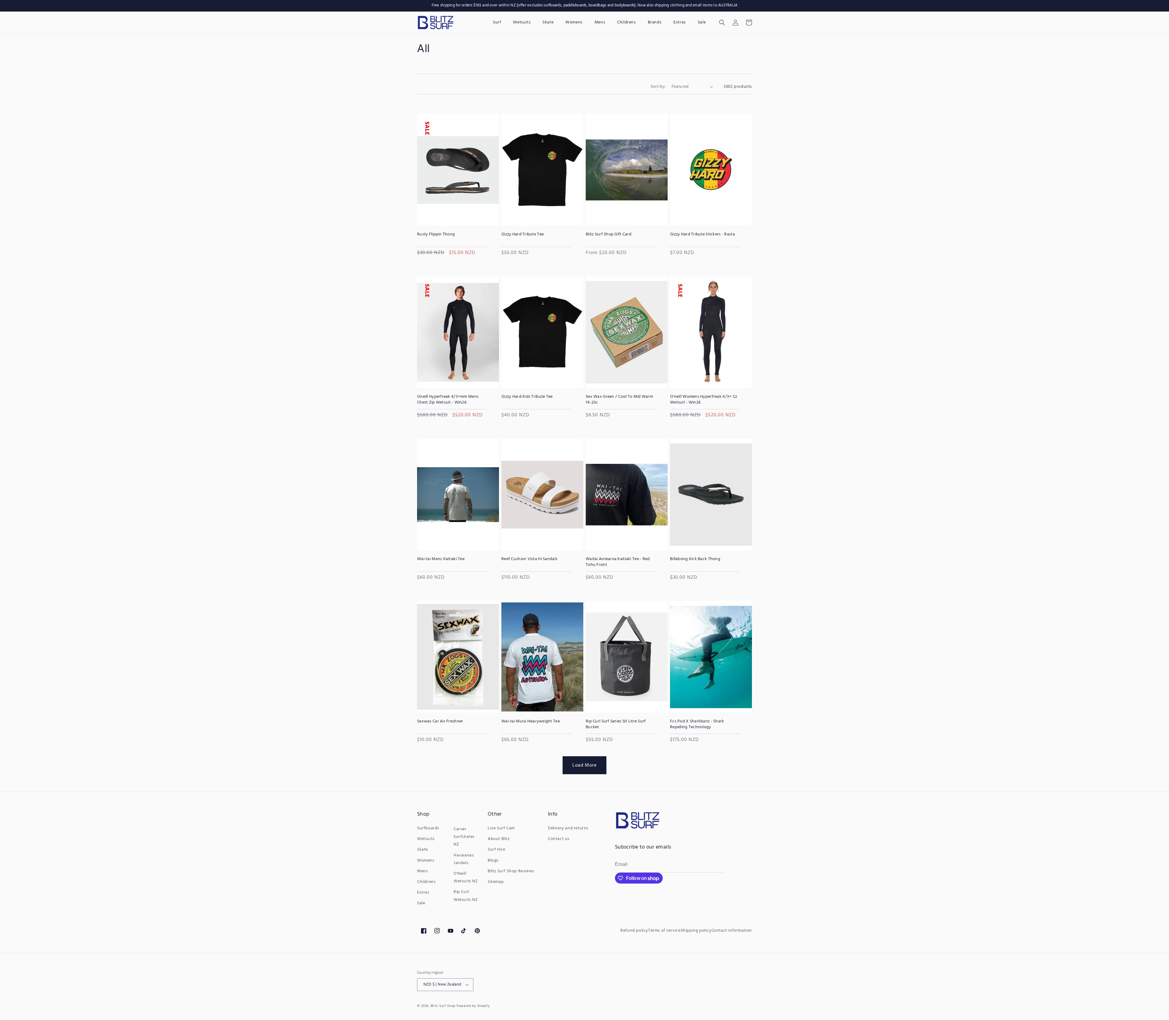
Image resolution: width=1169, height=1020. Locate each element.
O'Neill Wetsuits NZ (466, 877)
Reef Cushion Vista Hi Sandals (529, 559)
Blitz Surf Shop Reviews (511, 871)
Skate (422, 849)
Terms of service (664, 930)
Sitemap (496, 881)
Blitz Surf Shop (443, 1006)
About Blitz (499, 838)
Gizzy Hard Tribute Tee (522, 234)
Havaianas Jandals (464, 859)
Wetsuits (426, 838)
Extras (423, 892)
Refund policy (634, 930)
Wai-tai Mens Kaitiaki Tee (441, 559)
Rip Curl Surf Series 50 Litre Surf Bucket (616, 724)
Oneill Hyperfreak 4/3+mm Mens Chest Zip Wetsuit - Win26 (448, 399)
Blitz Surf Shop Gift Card (608, 234)
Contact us (559, 838)
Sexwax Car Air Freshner (440, 721)
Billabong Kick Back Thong (695, 559)
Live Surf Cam (501, 828)
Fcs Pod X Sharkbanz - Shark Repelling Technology (697, 724)
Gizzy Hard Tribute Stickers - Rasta (702, 234)
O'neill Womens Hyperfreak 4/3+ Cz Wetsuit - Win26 (703, 399)
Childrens (426, 881)
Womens (425, 860)
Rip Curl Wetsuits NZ (466, 895)
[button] (722, 22)
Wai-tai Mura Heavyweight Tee (530, 721)
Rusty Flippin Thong (436, 234)
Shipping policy (696, 930)
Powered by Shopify (473, 1006)
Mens (422, 871)
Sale (421, 903)
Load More (584, 765)
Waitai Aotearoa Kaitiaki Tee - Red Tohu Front (618, 561)
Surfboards (428, 828)
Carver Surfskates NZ (464, 837)
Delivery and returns (568, 828)
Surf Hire (496, 849)
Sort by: (658, 86)
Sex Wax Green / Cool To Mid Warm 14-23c (619, 399)
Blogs (493, 860)
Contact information (731, 930)
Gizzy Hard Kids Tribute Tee (527, 397)
